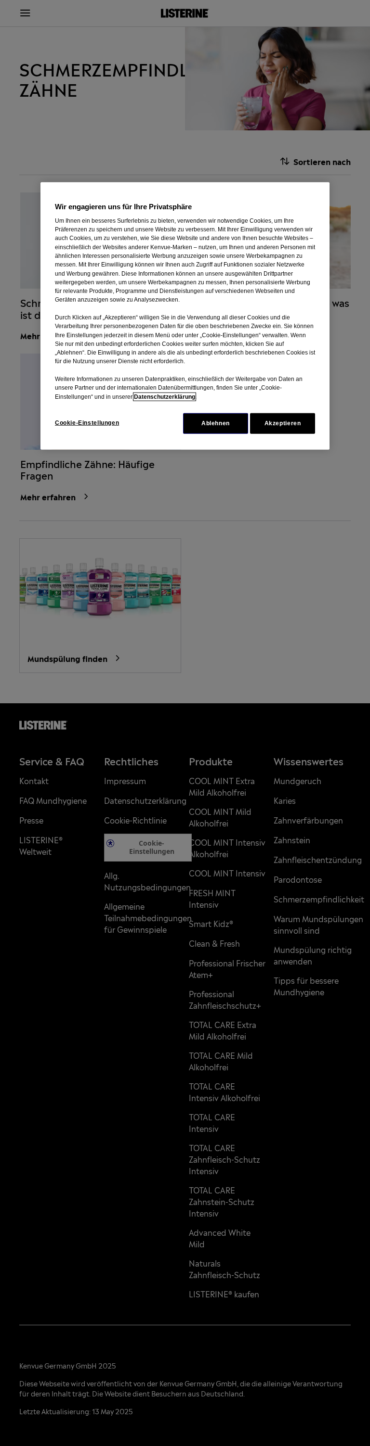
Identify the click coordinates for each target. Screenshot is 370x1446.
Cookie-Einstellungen (87, 422)
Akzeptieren (282, 423)
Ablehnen (215, 423)
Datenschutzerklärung (164, 396)
